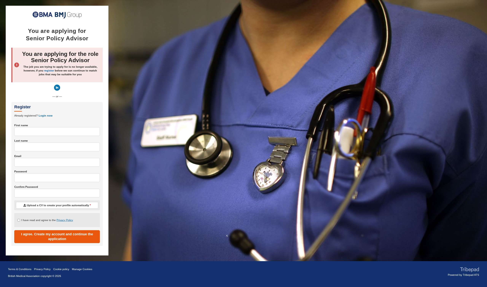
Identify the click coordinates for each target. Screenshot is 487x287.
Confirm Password (26, 186)
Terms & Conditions (19, 269)
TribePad (469, 270)
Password (20, 171)
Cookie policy (61, 269)
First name (21, 125)
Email (17, 156)
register (49, 70)
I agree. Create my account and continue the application (57, 236)
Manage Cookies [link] (82, 269)
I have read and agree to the (47, 220)
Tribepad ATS (471, 274)
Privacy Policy (64, 220)
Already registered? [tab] (33, 115)
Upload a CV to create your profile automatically (58, 205)
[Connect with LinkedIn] (57, 88)
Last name (21, 140)
